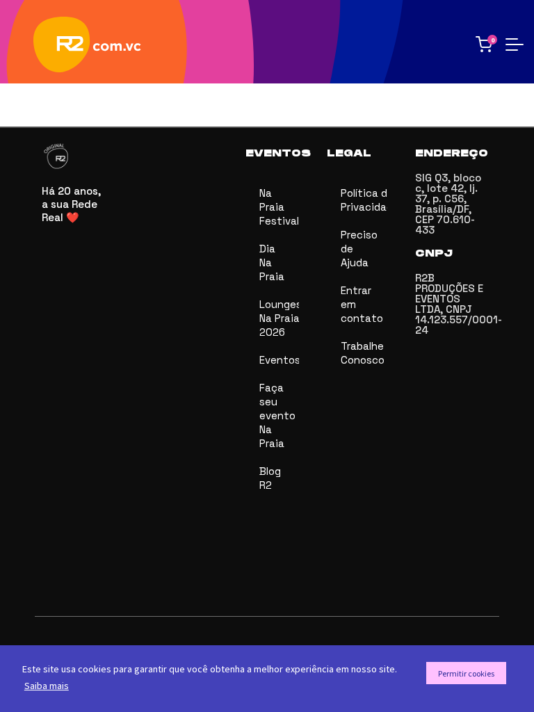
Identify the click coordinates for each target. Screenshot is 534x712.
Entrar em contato (362, 304)
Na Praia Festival (279, 206)
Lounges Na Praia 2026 (279, 318)
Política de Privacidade (364, 199)
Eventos (279, 359)
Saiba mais (46, 685)
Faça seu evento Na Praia (277, 415)
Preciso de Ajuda (359, 248)
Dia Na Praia (271, 262)
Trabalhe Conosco (363, 352)
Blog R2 (270, 478)
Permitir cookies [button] (466, 673)
